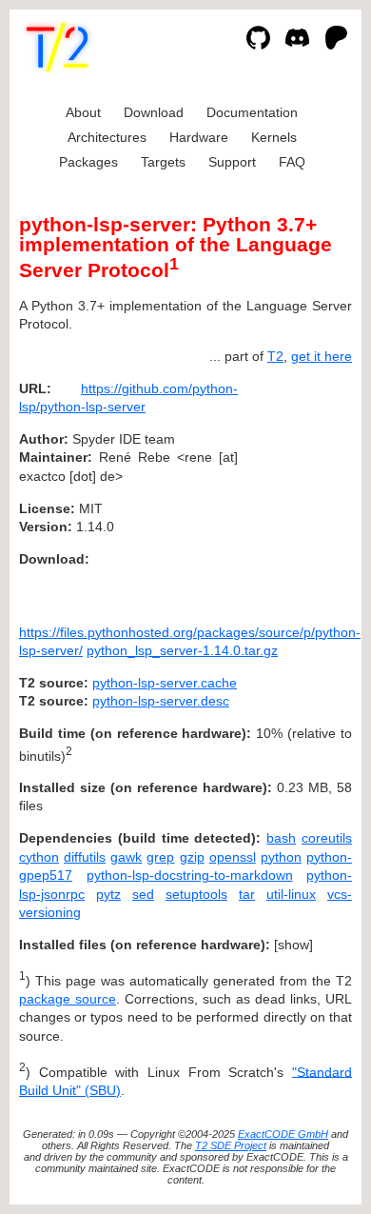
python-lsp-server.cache (164, 682)
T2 (275, 356)
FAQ (292, 161)
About (83, 112)
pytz (108, 894)
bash (281, 838)
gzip (192, 857)
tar (247, 894)
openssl (232, 857)
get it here (321, 356)
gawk (126, 857)
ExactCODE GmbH (283, 1134)
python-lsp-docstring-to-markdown (190, 875)
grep (160, 857)
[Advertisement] (295, 503)
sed (143, 894)
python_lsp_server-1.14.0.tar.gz (182, 650)
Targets (163, 161)
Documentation (252, 112)
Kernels (274, 137)
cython (39, 857)
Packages (88, 161)
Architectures (107, 137)
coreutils (327, 838)
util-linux (291, 894)
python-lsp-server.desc (160, 700)
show (293, 944)
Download (154, 112)
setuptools (196, 894)
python (281, 857)
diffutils (85, 857)
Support (232, 161)
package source (67, 998)
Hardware (198, 137)
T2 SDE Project (230, 1145)
